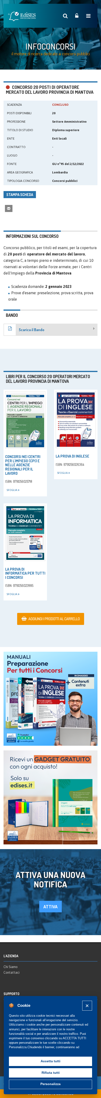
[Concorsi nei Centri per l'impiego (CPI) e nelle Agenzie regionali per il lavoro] (25, 419)
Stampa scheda (19, 194)
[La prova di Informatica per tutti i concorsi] (25, 533)
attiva (50, 907)
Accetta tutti (50, 1061)
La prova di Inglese (72, 456)
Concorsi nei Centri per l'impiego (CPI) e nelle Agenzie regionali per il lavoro (22, 464)
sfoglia (12, 490)
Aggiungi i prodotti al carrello (54, 618)
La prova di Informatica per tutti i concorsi (25, 573)
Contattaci (11, 972)
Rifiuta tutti (51, 1072)
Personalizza (50, 1084)
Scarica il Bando (31, 329)
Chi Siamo (11, 967)
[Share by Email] (8, 208)
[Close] (87, 1005)
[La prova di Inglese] (76, 419)
